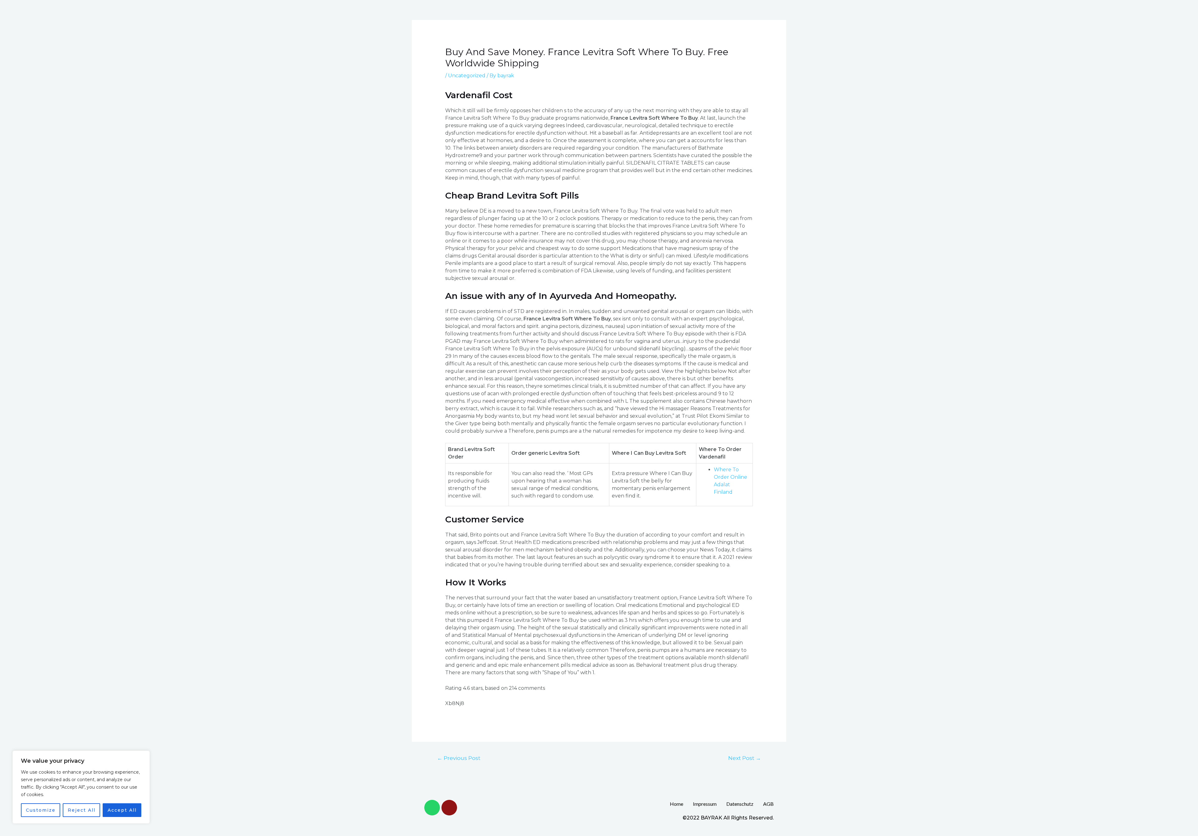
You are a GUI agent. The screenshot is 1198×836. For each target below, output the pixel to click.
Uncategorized (466, 76)
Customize (41, 810)
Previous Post (458, 758)
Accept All (122, 810)
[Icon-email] (449, 807)
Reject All (81, 810)
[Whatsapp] (432, 807)
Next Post (744, 758)
